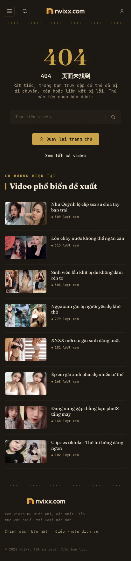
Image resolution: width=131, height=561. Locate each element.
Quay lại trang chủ (69, 139)
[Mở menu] (9, 11)
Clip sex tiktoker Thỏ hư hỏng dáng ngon (87, 445)
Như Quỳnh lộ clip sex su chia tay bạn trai (85, 207)
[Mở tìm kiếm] (25, 11)
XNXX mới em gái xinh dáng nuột (85, 340)
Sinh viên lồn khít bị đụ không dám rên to (87, 275)
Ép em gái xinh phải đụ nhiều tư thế (87, 374)
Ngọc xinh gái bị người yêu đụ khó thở (86, 309)
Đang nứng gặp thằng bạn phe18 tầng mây (85, 411)
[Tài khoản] (122, 11)
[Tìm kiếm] (113, 117)
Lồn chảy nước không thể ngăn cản (87, 238)
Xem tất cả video (65, 155)
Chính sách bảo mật (26, 531)
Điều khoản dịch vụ (76, 531)
